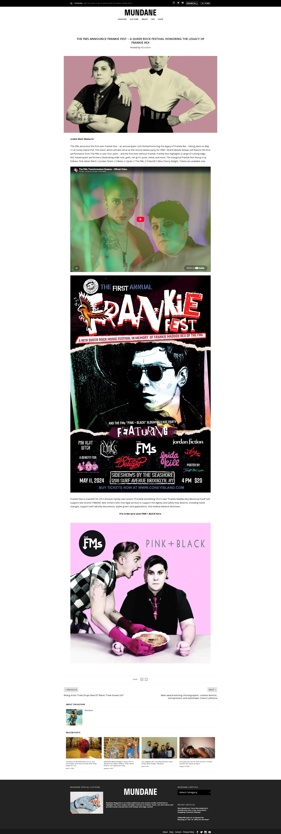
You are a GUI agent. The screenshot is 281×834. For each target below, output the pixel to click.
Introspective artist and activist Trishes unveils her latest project (195, 763)
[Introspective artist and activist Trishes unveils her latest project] (197, 748)
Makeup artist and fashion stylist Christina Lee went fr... (103, 3)
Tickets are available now (192, 161)
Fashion (122, 19)
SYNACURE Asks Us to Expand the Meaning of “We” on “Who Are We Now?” (194, 819)
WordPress (105, 832)
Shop (160, 19)
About (165, 832)
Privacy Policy (188, 832)
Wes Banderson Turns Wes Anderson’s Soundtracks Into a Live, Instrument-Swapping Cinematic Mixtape (193, 810)
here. (159, 513)
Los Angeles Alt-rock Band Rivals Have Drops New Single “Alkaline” (157, 763)
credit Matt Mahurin (82, 138)
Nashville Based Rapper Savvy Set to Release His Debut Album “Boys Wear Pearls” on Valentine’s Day (119, 764)
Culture (134, 19)
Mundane (146, 47)
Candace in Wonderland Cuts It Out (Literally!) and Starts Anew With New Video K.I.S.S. (81, 764)
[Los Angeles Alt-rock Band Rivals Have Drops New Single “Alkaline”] (159, 748)
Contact (178, 832)
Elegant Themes (85, 832)
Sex (153, 19)
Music (145, 19)
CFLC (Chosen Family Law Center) (116, 498)
